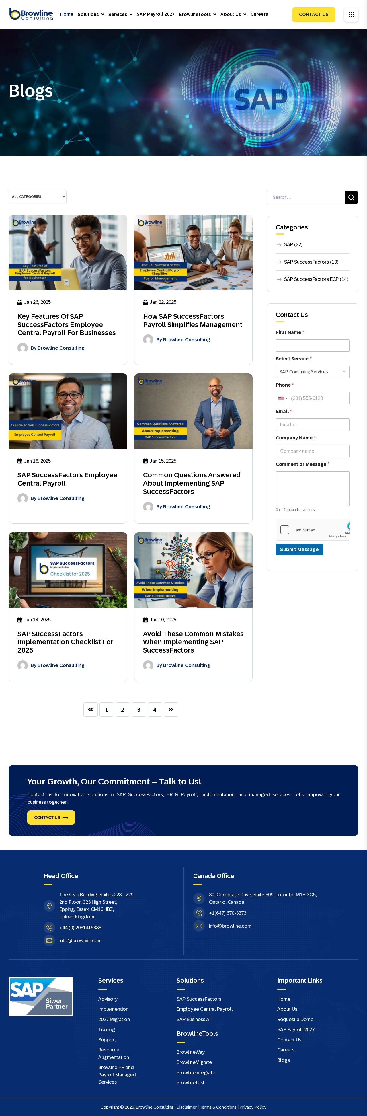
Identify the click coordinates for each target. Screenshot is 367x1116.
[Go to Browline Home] (31, 14)
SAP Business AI (193, 1019)
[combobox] (283, 398)
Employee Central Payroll (205, 1009)
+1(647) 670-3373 (227, 913)
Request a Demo (295, 1019)
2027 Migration (114, 1019)
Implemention (113, 1009)
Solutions (88, 14)
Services (117, 14)
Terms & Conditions (218, 1107)
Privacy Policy (252, 1107)
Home (66, 14)
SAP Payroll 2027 (156, 14)
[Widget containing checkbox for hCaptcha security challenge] (313, 530)
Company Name (296, 437)
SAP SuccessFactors (199, 999)
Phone (285, 385)
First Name (290, 332)
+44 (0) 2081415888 (80, 927)
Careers (259, 14)
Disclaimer (186, 1107)
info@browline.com (80, 940)
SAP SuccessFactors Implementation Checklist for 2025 (65, 642)
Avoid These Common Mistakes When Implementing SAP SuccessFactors (193, 642)
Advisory (108, 999)
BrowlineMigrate (194, 1062)
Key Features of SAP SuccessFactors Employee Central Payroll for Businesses (66, 324)
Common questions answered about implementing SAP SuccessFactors (192, 483)
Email (284, 411)
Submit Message (299, 549)
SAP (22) (293, 244)
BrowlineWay (191, 1052)
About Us (230, 14)
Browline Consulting (61, 348)
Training (106, 1029)
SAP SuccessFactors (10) (311, 262)
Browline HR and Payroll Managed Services (117, 1075)
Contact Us (314, 14)
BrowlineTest (190, 1082)
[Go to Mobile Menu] (351, 14)
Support (107, 1040)
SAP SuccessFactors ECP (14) (316, 279)
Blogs (283, 1060)
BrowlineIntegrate (196, 1072)
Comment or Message (302, 464)
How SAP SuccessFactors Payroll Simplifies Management (193, 320)
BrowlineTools (195, 14)
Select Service (294, 358)
